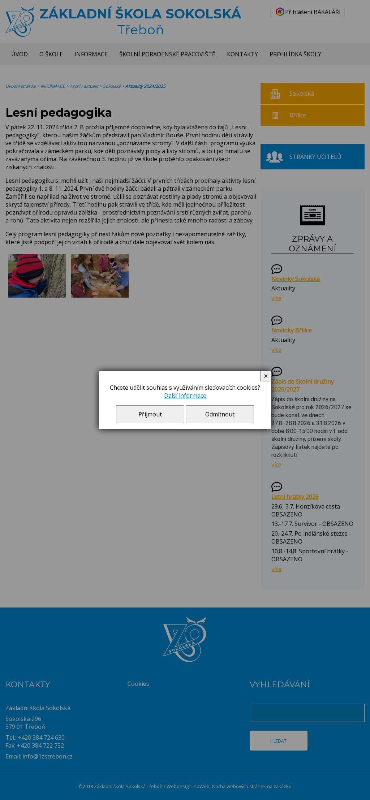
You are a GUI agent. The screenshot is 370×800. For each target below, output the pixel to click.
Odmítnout (220, 414)
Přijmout (150, 414)
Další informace (185, 395)
